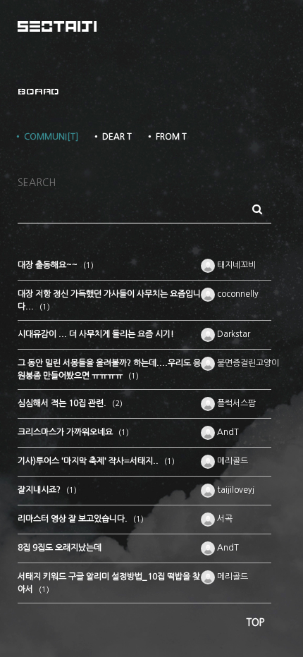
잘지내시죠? (40, 490)
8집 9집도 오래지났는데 (59, 548)
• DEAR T (112, 137)
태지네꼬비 (235, 265)
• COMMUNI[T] (46, 137)
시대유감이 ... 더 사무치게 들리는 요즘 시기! (96, 334)
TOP (255, 622)
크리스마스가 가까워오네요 (66, 432)
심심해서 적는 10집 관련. (63, 403)
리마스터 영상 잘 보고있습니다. (74, 519)
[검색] (257, 209)
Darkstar (232, 334)
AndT (227, 432)
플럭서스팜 (235, 403)
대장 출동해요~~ (49, 265)
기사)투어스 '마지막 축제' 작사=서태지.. (89, 461)
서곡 (224, 519)
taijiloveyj (234, 490)
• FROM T (166, 137)
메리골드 (231, 461)
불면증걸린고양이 (247, 363)
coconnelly (237, 294)
